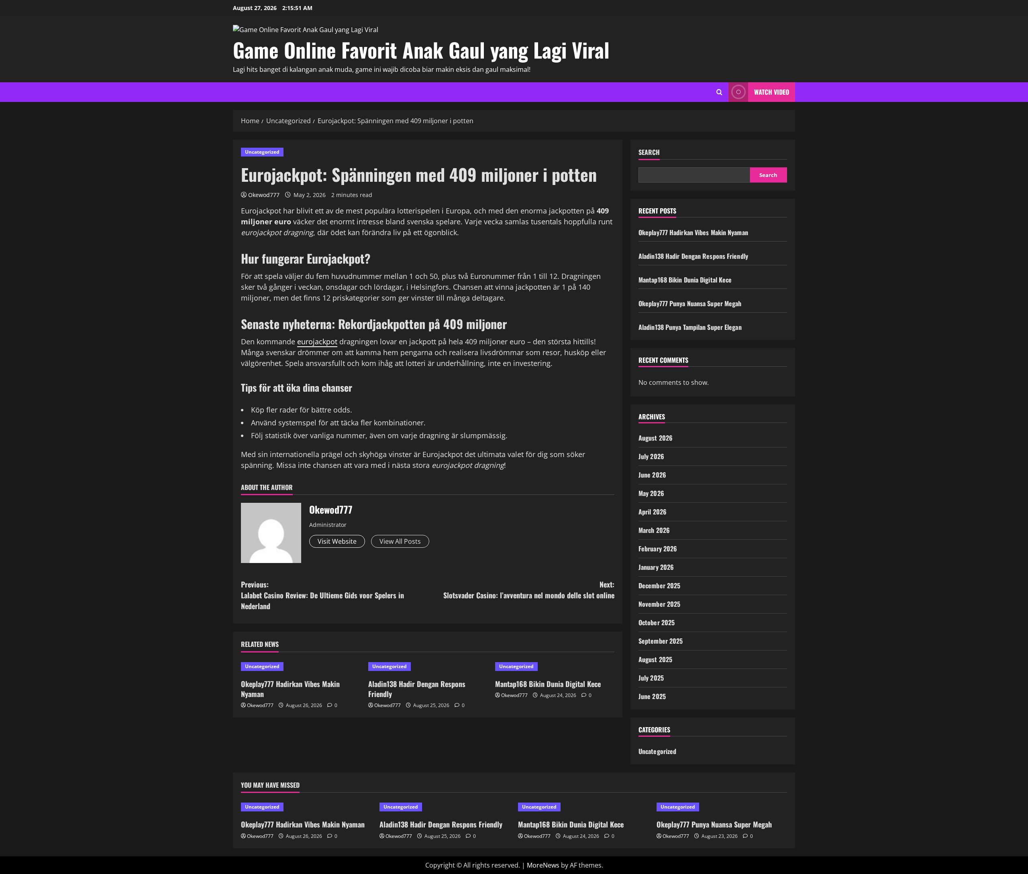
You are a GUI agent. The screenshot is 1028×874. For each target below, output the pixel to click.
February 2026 (657, 548)
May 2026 (651, 493)
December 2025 (659, 585)
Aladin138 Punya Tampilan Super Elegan (690, 327)
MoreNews (543, 865)
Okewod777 (263, 195)
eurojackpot (317, 341)
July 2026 (651, 456)
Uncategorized (262, 151)
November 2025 (659, 604)
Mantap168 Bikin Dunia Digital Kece (548, 684)
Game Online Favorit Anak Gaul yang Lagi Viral (421, 49)
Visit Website (337, 541)
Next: (528, 589)
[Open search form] (719, 92)
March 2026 (654, 530)
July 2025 (651, 678)
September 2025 (660, 641)
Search (649, 152)
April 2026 (652, 511)
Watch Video (771, 92)
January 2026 (656, 567)
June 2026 (652, 475)
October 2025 (656, 622)
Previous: (322, 595)
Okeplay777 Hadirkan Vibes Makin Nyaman (290, 689)
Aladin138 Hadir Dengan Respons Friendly (416, 689)
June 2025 (652, 696)
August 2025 (655, 659)
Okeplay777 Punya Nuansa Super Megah (690, 303)
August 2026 (655, 438)
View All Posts (400, 541)
